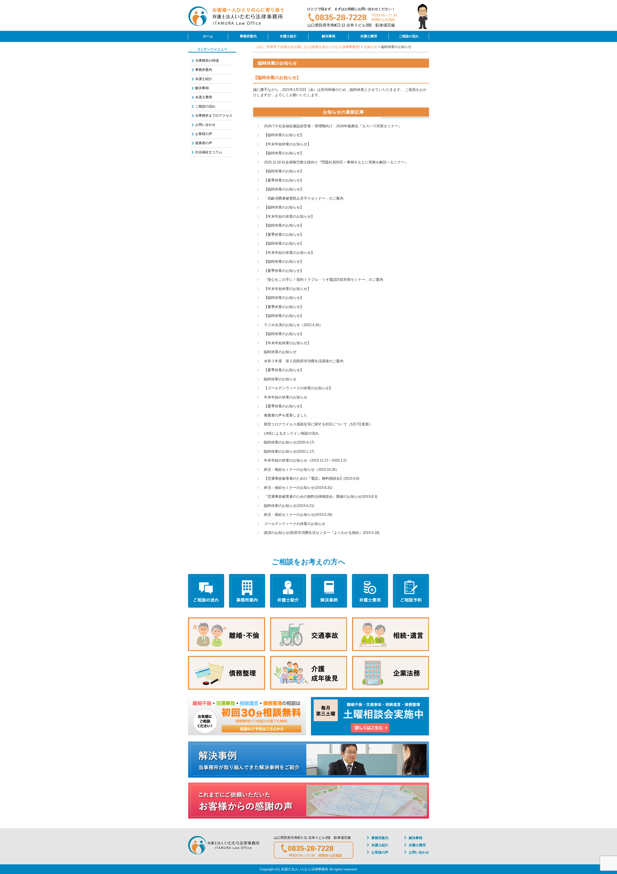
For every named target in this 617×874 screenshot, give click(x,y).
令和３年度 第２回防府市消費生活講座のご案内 (303, 361)
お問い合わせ (205, 125)
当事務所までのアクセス (213, 115)
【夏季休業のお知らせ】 (284, 180)
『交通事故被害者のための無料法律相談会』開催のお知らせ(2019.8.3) (320, 496)
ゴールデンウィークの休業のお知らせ (294, 524)
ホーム (208, 36)
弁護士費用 (368, 36)
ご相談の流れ (409, 36)
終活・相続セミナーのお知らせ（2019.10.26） (301, 469)
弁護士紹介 (288, 36)
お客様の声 (203, 134)
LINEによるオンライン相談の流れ (291, 433)
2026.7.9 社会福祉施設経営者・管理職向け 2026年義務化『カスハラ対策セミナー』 (333, 126)
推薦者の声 (203, 143)
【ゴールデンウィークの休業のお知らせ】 (298, 388)
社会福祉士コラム (208, 152)
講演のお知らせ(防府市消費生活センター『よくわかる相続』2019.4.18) (321, 533)
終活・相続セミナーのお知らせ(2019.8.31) (298, 487)
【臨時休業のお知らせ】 (284, 135)
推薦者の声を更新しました (285, 415)
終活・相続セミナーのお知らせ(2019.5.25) (298, 514)
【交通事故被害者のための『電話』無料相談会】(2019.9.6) (311, 478)
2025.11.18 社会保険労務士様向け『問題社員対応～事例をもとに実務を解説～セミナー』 (336, 162)
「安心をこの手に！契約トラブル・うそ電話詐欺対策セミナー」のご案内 (323, 279)
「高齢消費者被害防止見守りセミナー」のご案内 (303, 198)
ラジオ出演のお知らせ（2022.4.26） (293, 325)
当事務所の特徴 (207, 60)
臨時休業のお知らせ (280, 352)
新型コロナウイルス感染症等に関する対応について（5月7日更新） (318, 424)
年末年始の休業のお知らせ (285, 397)
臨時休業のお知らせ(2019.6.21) (289, 506)
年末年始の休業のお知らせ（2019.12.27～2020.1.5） (306, 460)
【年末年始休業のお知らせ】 (287, 144)
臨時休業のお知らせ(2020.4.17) (289, 442)
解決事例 (328, 36)
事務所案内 (248, 36)
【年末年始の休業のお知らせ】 (289, 216)
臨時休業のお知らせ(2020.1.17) (289, 451)
